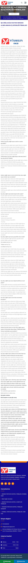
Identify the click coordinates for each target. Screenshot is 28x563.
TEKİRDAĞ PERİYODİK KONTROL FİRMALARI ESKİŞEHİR (11, 507)
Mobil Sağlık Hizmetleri (6, 499)
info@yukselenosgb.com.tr (9, 526)
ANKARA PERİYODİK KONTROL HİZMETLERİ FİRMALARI (11, 503)
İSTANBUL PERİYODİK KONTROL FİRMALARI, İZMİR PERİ (13, 512)
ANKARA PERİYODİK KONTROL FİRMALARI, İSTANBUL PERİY (14, 495)
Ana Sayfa (14, 13)
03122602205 (6, 524)
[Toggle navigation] (25, 3)
